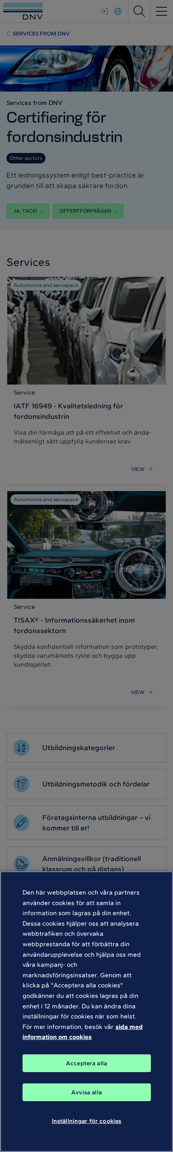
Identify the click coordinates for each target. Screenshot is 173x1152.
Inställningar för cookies (87, 1121)
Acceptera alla (86, 1063)
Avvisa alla (86, 1092)
